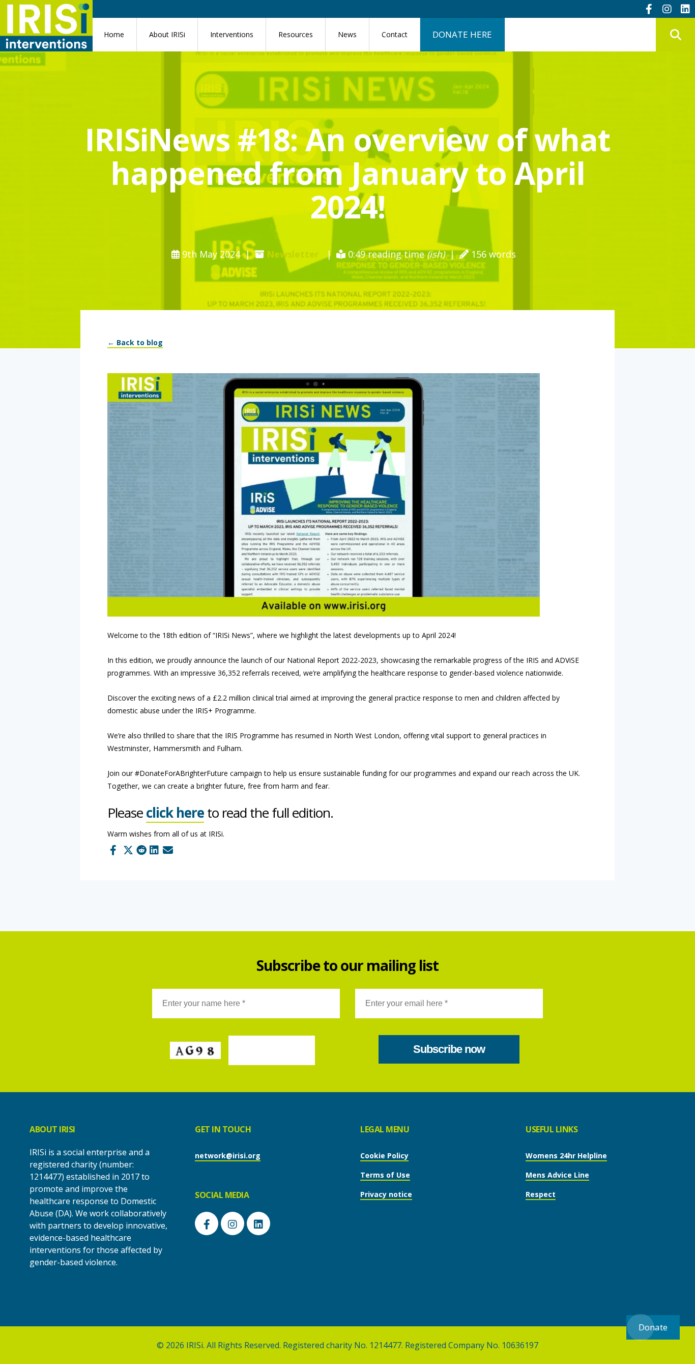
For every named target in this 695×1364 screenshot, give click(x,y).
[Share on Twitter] (127, 847)
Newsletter (293, 254)
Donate (653, 1327)
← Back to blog (135, 342)
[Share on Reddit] (140, 847)
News (347, 34)
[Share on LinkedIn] (153, 847)
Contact (395, 34)
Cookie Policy (384, 1155)
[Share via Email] (166, 847)
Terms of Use (385, 1175)
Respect (541, 1194)
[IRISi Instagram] (667, 8)
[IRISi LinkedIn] (685, 8)
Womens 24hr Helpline (566, 1155)
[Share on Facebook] (113, 847)
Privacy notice (386, 1194)
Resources (295, 34)
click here (175, 812)
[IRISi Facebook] (648, 8)
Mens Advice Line (557, 1175)
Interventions (231, 34)
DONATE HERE (462, 34)
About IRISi (167, 34)
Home (114, 34)
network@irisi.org (227, 1155)
